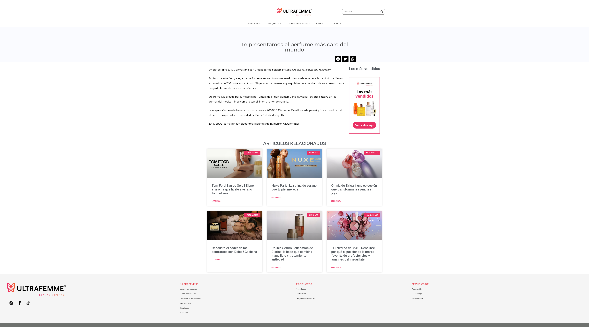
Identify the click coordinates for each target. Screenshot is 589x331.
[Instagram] (11, 303)
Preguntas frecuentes (305, 298)
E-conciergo (417, 294)
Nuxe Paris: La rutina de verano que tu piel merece (294, 187)
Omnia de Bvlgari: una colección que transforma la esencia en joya (354, 189)
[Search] (382, 11)
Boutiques (184, 308)
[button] (338, 59)
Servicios (184, 313)
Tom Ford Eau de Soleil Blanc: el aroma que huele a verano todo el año (233, 189)
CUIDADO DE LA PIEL (299, 23)
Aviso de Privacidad (189, 294)
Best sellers (301, 294)
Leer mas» (216, 201)
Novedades (301, 289)
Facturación (417, 289)
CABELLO (321, 23)
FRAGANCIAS (255, 23)
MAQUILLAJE (275, 23)
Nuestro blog (185, 303)
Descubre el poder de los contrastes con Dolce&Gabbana (234, 250)
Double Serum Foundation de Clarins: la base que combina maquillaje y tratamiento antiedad (292, 253)
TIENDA (337, 23)
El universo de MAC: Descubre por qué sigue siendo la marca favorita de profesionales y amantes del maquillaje (353, 253)
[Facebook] (19, 303)
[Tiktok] (28, 303)
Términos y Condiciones (190, 298)
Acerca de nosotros (188, 289)
